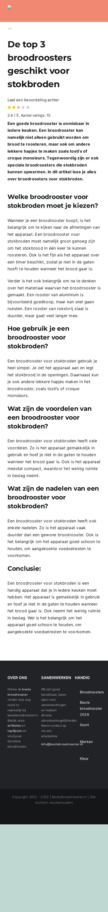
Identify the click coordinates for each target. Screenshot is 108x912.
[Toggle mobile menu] (98, 10)
